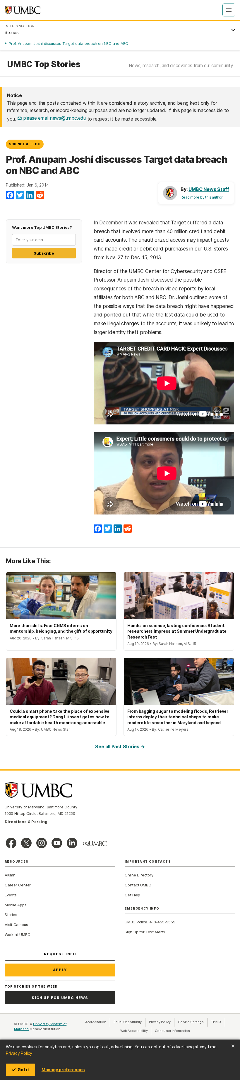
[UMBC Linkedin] (72, 843)
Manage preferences (63, 1069)
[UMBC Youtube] (56, 843)
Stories (11, 914)
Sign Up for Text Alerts (145, 932)
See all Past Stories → (120, 746)
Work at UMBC (17, 934)
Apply (60, 970)
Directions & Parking (26, 821)
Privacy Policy (19, 1053)
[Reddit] (40, 195)
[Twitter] (20, 195)
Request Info (60, 954)
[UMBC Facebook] (11, 843)
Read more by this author (202, 197)
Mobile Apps (16, 905)
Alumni (10, 875)
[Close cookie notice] (233, 1046)
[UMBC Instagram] (41, 843)
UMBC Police (136, 922)
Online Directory (139, 875)
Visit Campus (16, 924)
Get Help (132, 895)
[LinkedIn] (30, 195)
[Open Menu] (228, 10)
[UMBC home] (22, 10)
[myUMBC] (95, 843)
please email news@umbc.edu (54, 118)
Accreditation (95, 1022)
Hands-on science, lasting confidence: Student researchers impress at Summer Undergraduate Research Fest (177, 631)
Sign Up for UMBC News (60, 998)
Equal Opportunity (129, 1022)
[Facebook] (10, 195)
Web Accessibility (135, 1031)
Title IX (218, 1022)
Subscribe (44, 253)
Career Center (18, 885)
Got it (23, 1069)
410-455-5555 (162, 922)
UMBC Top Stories (43, 64)
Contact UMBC (138, 885)
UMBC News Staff (208, 189)
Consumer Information (172, 1031)
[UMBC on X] (26, 843)
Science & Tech (24, 144)
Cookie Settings (191, 1022)
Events (11, 895)
